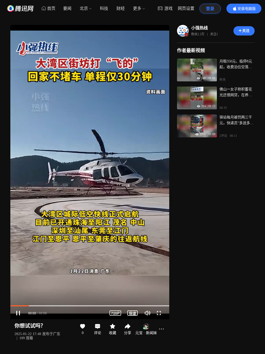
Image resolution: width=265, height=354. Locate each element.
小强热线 (199, 28)
